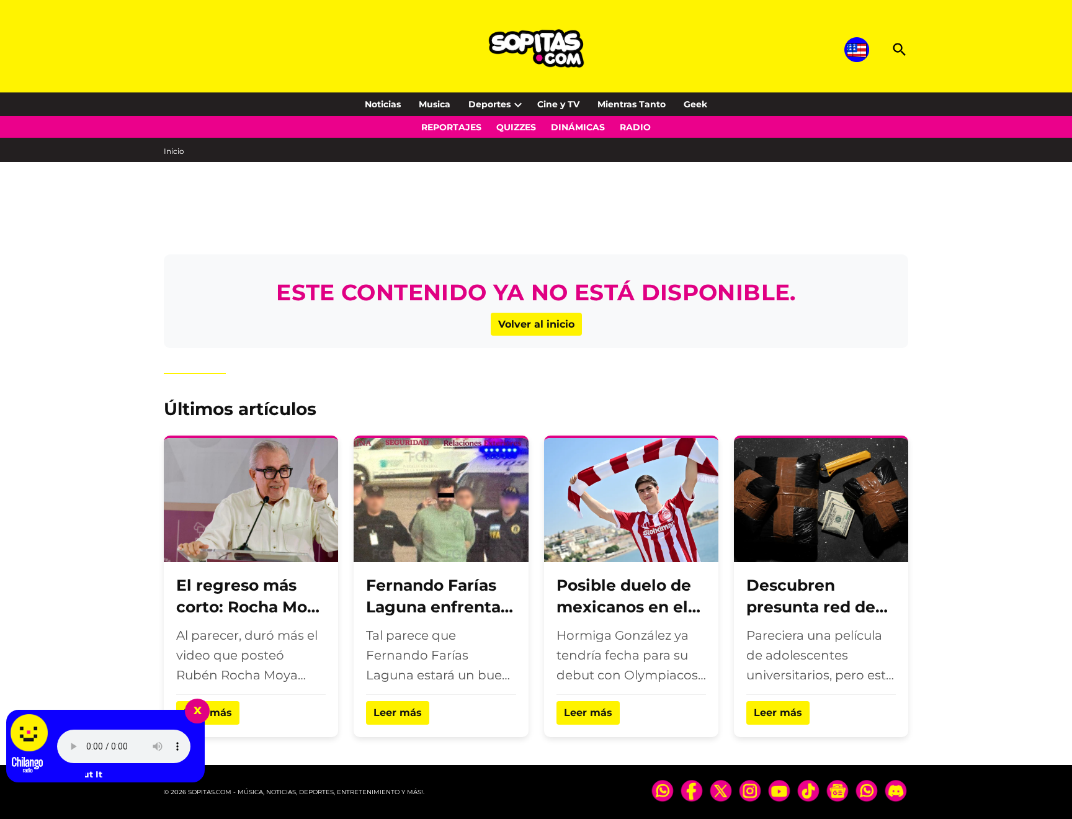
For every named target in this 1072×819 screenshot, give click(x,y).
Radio (635, 127)
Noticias (383, 104)
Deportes (489, 104)
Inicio (174, 151)
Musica (434, 104)
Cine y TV (558, 104)
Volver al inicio (536, 324)
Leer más (397, 712)
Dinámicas (578, 127)
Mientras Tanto (631, 104)
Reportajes (451, 127)
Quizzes (516, 127)
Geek (695, 104)
